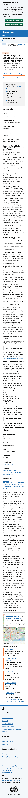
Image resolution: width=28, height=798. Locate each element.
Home (3, 49)
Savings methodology (8, 770)
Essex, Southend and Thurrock (15, 701)
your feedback (21, 44)
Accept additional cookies (14, 20)
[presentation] (14, 629)
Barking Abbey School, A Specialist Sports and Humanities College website (13, 472)
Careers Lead (9, 671)
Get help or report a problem (11, 754)
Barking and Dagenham (13, 699)
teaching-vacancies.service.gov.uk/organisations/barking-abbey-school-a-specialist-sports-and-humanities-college (13, 484)
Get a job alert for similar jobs (15, 74)
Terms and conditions (8, 768)
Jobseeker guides (7, 724)
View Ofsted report (9, 464)
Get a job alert (10, 693)
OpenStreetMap (16, 641)
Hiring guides (6, 744)
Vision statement (7, 772)
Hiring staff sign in (7, 741)
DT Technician (9, 649)
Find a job (5, 721)
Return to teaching (8, 727)
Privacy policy (13, 766)
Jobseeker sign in (7, 718)
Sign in (4, 35)
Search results (11, 49)
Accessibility (20, 768)
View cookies (14, 28)
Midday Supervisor (10, 683)
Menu (4, 41)
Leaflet (6, 641)
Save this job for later (12, 78)
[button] (17, 629)
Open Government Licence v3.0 (12, 780)
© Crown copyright (14, 794)
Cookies (4, 766)
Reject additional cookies (14, 24)
